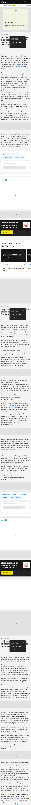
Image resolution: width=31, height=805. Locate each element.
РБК (17, 466)
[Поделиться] (26, 34)
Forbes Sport (5, 264)
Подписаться (7, 232)
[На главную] (4, 2)
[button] (29, 2)
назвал (19, 104)
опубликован (15, 67)
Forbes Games (10, 5)
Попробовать (14, 46)
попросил (15, 407)
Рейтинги (21, 5)
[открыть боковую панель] (25, 2)
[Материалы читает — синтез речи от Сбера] (23, 34)
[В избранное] (29, 34)
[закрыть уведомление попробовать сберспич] (23, 39)
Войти (20, 2)
